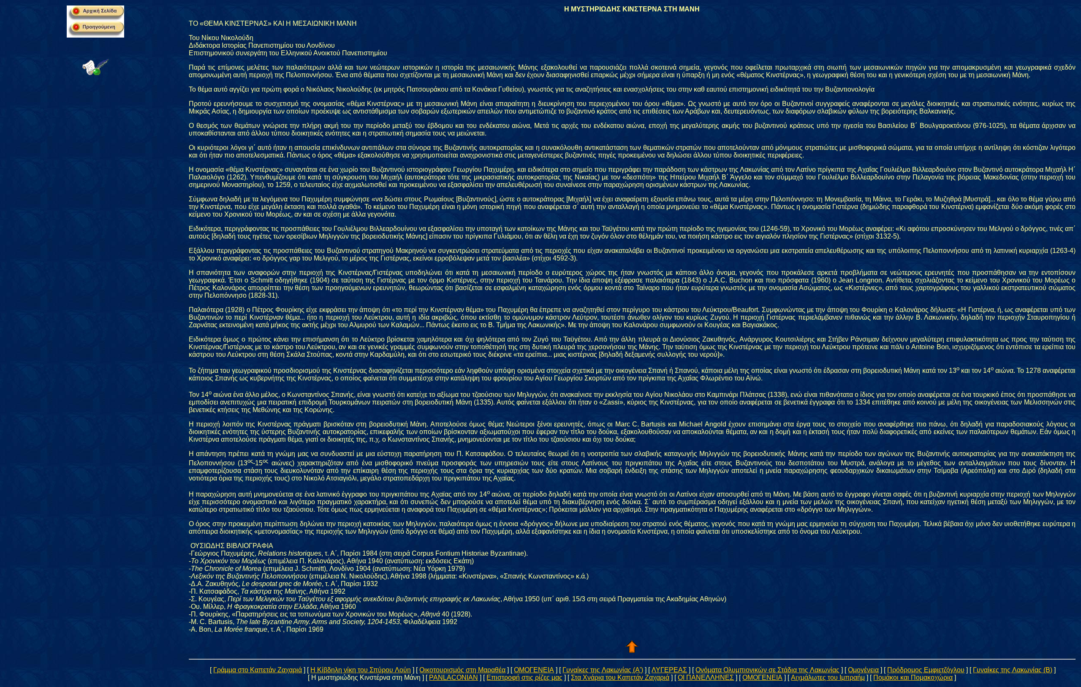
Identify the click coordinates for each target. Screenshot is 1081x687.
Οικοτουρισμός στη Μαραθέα (462, 669)
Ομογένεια (863, 669)
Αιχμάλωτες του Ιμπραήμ (828, 677)
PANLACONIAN (453, 677)
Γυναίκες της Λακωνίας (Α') (602, 669)
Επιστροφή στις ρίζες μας (524, 677)
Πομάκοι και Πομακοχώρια (913, 677)
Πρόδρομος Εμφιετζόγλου (925, 669)
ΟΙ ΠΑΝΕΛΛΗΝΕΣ (706, 677)
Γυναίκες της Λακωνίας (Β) (1012, 669)
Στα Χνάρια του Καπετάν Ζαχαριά (620, 677)
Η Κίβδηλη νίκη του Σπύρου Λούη (360, 669)
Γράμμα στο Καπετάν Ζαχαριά (257, 669)
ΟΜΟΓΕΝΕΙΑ (534, 669)
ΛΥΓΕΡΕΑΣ (669, 669)
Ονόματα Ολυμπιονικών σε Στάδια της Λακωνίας (767, 669)
